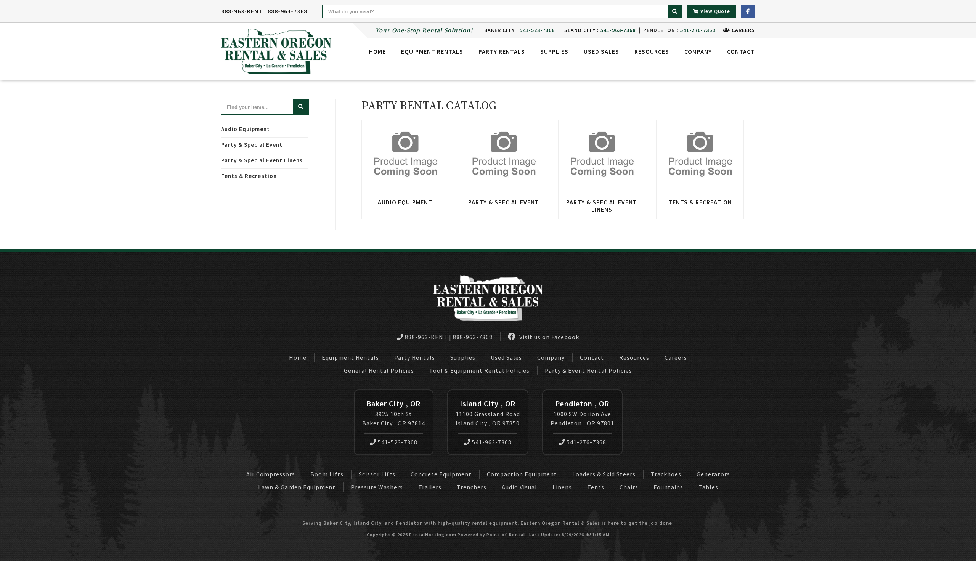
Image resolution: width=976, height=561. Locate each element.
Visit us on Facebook (548, 337)
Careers (742, 30)
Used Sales (601, 51)
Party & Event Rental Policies (588, 370)
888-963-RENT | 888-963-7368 (264, 11)
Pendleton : (679, 30)
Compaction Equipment (522, 474)
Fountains (668, 487)
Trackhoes (666, 474)
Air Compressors (270, 474)
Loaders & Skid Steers (604, 474)
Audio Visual (519, 487)
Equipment (432, 51)
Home (377, 51)
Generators (713, 474)
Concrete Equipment (441, 474)
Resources (651, 51)
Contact (741, 51)
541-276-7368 (586, 442)
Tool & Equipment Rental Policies (479, 370)
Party (501, 51)
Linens (562, 487)
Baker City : (519, 30)
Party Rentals (414, 357)
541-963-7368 (492, 442)
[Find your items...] (300, 106)
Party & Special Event (252, 144)
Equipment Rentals (350, 357)
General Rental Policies (379, 370)
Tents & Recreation (249, 176)
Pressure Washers (377, 487)
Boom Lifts (327, 474)
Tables (708, 487)
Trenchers (471, 487)
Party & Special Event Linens (262, 160)
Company (698, 51)
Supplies (554, 51)
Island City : (599, 30)
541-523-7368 (397, 442)
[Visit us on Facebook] (748, 11)
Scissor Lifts (377, 474)
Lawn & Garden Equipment (297, 487)
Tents (595, 487)
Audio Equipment (245, 129)
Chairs (629, 487)
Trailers (429, 487)
